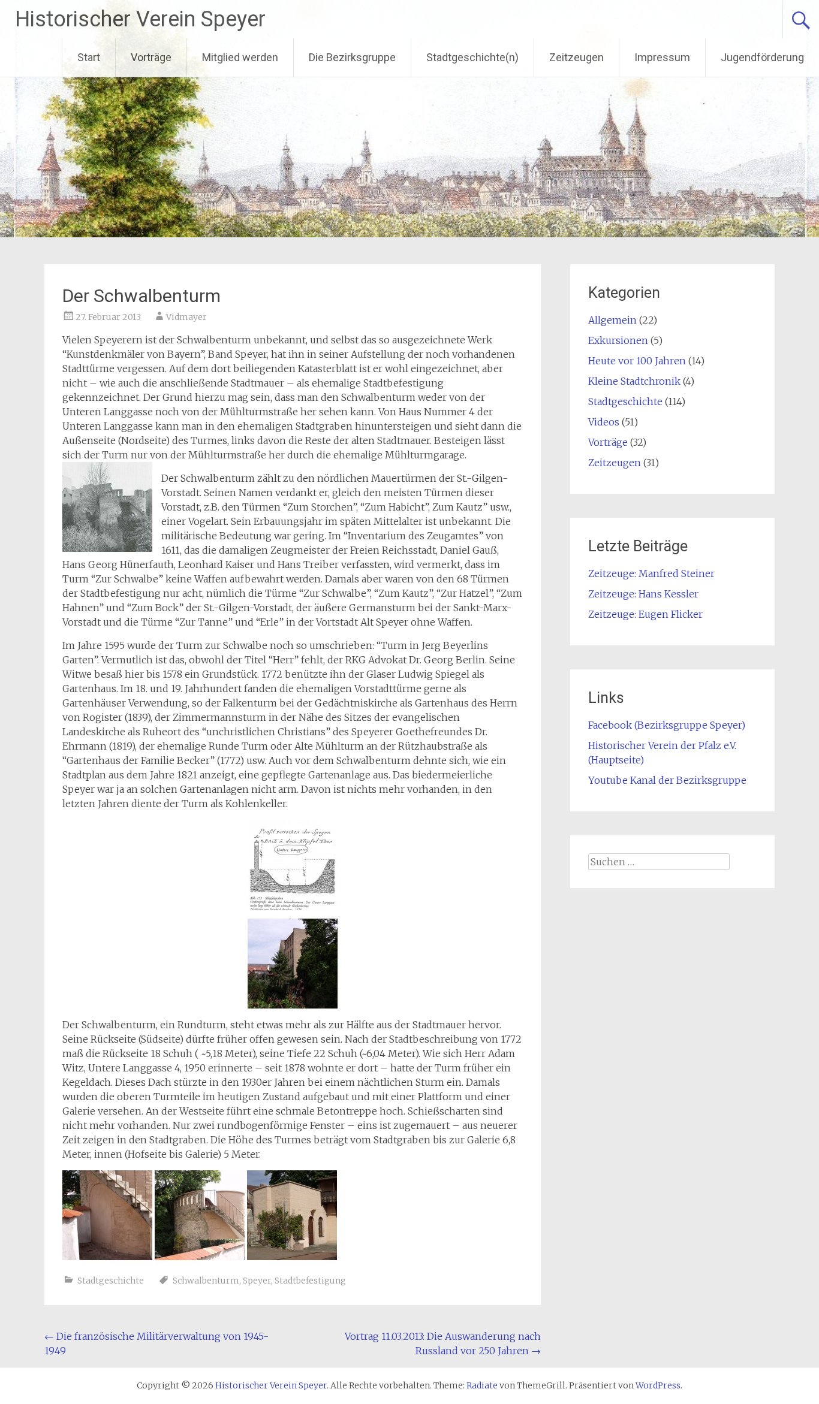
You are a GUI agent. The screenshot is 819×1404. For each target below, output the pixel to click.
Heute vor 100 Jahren (637, 361)
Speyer (257, 1280)
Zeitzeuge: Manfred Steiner (651, 573)
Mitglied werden (240, 57)
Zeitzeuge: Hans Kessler (643, 594)
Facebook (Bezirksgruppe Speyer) (666, 725)
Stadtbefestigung (310, 1280)
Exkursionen (618, 340)
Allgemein (612, 320)
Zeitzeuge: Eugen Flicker (645, 614)
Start (88, 57)
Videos (603, 422)
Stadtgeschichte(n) (472, 57)
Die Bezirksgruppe (352, 57)
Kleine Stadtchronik (634, 381)
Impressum (662, 57)
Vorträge (151, 57)
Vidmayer (186, 317)
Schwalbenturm (206, 1280)
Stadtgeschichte (110, 1280)
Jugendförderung (762, 57)
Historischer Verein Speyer (140, 19)
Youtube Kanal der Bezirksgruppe (667, 780)
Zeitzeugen (576, 57)
